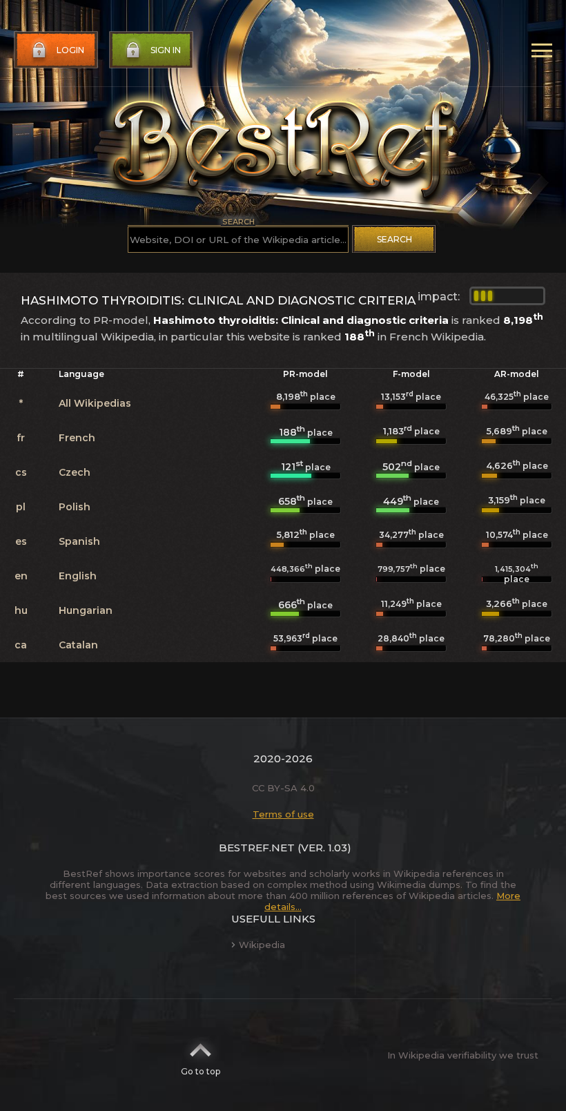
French (77, 438)
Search (394, 239)
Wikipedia (262, 944)
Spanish (79, 541)
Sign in (165, 50)
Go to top (200, 1071)
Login (70, 50)
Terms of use (283, 814)
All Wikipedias (95, 403)
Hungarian (86, 610)
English (78, 576)
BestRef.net (257, 847)
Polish (74, 507)
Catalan (78, 645)
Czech (74, 472)
